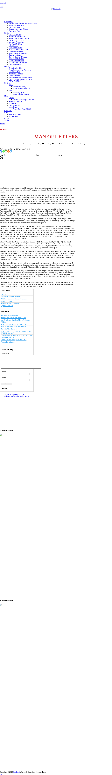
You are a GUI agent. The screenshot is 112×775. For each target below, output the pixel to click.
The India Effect (14, 72)
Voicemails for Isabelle (21, 94)
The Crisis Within (15, 27)
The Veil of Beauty (19, 87)
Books (11, 85)
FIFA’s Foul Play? (15, 81)
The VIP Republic (15, 35)
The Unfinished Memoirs (22, 88)
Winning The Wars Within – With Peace (23, 23)
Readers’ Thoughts (15, 101)
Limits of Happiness (16, 51)
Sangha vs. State (15, 55)
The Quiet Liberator (15, 64)
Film (10, 90)
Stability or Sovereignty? (17, 36)
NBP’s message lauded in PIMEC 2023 (14, 324)
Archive (7, 118)
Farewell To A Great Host (14, 394)
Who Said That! (14, 105)
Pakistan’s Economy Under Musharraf (14, 299)
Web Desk (8, 111)
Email (3, 378)
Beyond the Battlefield (16, 59)
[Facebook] (1, 151)
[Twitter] (11, 151)
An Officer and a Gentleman (10, 303)
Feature (7, 66)
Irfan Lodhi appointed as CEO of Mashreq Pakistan (15, 321)
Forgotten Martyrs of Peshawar (20, 70)
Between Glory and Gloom (18, 29)
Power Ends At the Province (19, 38)
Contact (7, 120)
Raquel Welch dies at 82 (9, 329)
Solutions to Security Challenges (17, 396)
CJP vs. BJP (13, 46)
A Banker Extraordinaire (9, 315)
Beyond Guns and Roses (18, 57)
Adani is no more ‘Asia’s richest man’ (14, 327)
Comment (5, 354)
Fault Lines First (14, 31)
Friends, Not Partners (16, 40)
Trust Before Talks (15, 48)
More (6, 96)
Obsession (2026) (19, 92)
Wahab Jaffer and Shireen (18, 62)
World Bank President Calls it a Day (13, 318)
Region (6, 33)
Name (3, 372)
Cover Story (8, 22)
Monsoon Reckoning (16, 42)
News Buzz (13, 107)
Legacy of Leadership (16, 61)
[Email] (6, 151)
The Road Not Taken (16, 44)
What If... (4, 294)
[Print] (8, 151)
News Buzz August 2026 (22, 109)
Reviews (7, 83)
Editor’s (11, 98)
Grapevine (12, 103)
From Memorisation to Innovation (20, 77)
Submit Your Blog (15, 114)
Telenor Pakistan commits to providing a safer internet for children (16, 336)
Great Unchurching (15, 68)
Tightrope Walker (7, 306)
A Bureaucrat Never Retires (18, 53)
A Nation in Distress (16, 74)
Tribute (2, 124)
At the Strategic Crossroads (19, 49)
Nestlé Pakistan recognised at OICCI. (13, 340)
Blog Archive (13, 116)
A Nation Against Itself (16, 25)
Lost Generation (14, 75)
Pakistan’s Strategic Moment (23, 100)
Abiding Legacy (6, 301)
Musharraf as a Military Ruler (11, 296)
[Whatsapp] (3, 151)
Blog (6, 113)
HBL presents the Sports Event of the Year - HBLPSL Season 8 (16, 332)
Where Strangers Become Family (21, 79)
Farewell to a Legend (8, 342)
